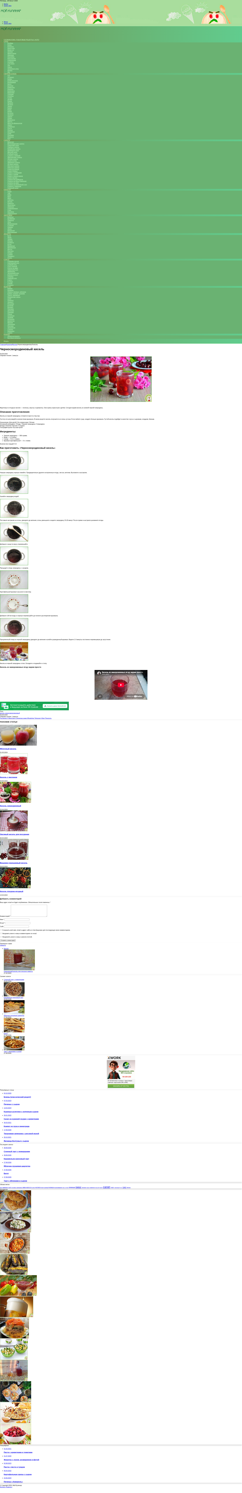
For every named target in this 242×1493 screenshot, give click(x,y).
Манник (10, 322)
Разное (7, 334)
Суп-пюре (11, 63)
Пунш (10, 191)
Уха (9, 65)
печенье (72, 1187)
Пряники (11, 312)
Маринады (11, 271)
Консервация (12, 232)
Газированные (13, 208)
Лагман (10, 52)
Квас (9, 196)
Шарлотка (11, 321)
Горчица (10, 276)
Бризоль (10, 89)
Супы (6, 41)
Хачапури (11, 316)
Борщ (10, 45)
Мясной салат (12, 152)
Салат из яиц (12, 161)
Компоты (11, 203)
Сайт (1, 926)
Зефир (10, 239)
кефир (33, 1187)
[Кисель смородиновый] (15, 802)
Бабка (10, 79)
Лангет (10, 116)
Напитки (7, 190)
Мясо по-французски (15, 123)
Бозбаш (10, 43)
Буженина (11, 91)
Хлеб (9, 299)
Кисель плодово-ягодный (11, 891)
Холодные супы (13, 69)
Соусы (6, 259)
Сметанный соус (13, 263)
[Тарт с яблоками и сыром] (14, 1050)
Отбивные (11, 126)
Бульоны (11, 46)
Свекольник (12, 60)
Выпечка (7, 287)
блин (1, 1187)
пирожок (84, 1187)
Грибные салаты (13, 147)
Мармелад (11, 246)
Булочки (10, 305)
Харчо (10, 67)
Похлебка (11, 57)
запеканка (19, 1187)
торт (124, 1187)
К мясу (10, 280)
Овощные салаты (14, 162)
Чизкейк (10, 317)
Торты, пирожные (14, 295)
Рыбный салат (13, 154)
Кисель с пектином (8, 777)
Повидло (11, 220)
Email (2, 923)
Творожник (11, 328)
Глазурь (10, 329)
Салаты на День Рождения (17, 181)
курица (51, 1187)
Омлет (10, 125)
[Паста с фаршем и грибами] (15, 1253)
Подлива (11, 135)
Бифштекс (11, 87)
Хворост (10, 302)
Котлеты (10, 113)
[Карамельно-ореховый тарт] (14, 996)
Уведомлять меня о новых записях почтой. (17, 937)
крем (42, 1187)
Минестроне (12, 53)
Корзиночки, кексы (14, 297)
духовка (13, 1187)
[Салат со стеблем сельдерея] (15, 1232)
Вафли (10, 288)
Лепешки (11, 310)
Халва (10, 258)
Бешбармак (12, 82)
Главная (3, 344)
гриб (9, 1187)
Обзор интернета (13, 336)
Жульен (10, 104)
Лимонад (11, 207)
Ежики (10, 101)
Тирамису (11, 256)
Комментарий (5, 916)
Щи (9, 72)
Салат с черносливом (15, 176)
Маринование (12, 224)
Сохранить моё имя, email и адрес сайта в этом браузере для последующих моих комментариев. (36, 930)
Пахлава (11, 309)
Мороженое (12, 247)
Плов (9, 133)
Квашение (11, 230)
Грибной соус (12, 278)
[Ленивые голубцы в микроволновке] (15, 1210)
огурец (66, 1187)
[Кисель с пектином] (14, 773)
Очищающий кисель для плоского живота (18, 971)
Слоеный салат (13, 188)
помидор (92, 1187)
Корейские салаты (14, 149)
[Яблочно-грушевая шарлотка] (14, 1014)
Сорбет (10, 254)
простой (97, 1187)
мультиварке (58, 1187)
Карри (10, 108)
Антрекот (11, 77)
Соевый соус (12, 264)
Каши (9, 109)
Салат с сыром (13, 174)
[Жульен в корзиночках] (15, 1401)
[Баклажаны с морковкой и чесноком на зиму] (14, 1274)
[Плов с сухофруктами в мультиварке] (15, 1422)
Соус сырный (12, 266)
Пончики (11, 326)
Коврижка (11, 331)
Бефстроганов (13, 80)
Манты (10, 121)
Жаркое (10, 103)
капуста (29, 1187)
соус (112, 1187)
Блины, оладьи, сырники (16, 293)
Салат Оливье (13, 171)
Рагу (9, 138)
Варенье (11, 217)
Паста (10, 128)
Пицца (10, 314)
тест (121, 1187)
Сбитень (11, 200)
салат (106, 1187)
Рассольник (12, 58)
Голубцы (11, 96)
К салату (11, 285)
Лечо (9, 222)
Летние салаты (13, 159)
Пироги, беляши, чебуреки (17, 292)
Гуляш (10, 98)
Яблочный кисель (8, 749)
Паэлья (10, 130)
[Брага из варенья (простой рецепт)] (14, 1380)
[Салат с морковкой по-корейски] (14, 1338)
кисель (2, 713)
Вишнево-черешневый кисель (13, 863)
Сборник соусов (13, 261)
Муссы (10, 249)
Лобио (10, 118)
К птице (10, 282)
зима (24, 1187)
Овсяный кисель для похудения (14, 834)
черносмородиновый (12, 713)
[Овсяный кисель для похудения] (14, 831)
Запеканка (11, 324)
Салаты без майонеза (15, 179)
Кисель (10, 201)
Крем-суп (11, 50)
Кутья (9, 244)
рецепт (101, 1187)
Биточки (10, 86)
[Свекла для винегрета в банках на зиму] (15, 1444)
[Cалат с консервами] (14, 1359)
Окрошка (11, 55)
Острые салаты (13, 164)
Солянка (11, 62)
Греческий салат (13, 145)
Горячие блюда (10, 74)
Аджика (10, 227)
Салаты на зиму (13, 183)
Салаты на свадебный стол (17, 184)
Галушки (11, 94)
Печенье (11, 300)
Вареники (11, 92)
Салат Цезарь (12, 178)
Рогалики (11, 304)
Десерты (7, 234)
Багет (6, 1033)
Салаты (7, 140)
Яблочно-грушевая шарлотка (14, 1015)
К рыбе (10, 283)
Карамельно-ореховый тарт (13, 997)
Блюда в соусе (13, 275)
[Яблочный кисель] (18, 745)
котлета (38, 1187)
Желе (9, 237)
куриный (46, 1187)
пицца (88, 1187)
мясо (63, 1187)
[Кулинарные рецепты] (11, 18)
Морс (9, 198)
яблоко (129, 1187)
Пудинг (10, 253)
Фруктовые (11, 205)
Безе (9, 236)
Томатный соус (13, 270)
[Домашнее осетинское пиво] (16, 1316)
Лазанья (10, 115)
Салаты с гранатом (14, 186)
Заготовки (8, 215)
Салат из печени (13, 169)
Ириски (10, 241)
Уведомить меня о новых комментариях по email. (19, 933)
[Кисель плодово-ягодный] (15, 888)
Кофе (9, 195)
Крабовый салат (13, 150)
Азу (9, 75)
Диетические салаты (15, 157)
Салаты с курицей (14, 155)
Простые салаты (13, 167)
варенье (5, 1187)
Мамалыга (11, 120)
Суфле (10, 333)
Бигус (10, 84)
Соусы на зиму (13, 268)
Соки (9, 210)
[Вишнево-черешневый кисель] (14, 859)
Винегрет (11, 142)
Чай (9, 193)
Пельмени (11, 132)
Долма (10, 99)
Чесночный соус (13, 273)
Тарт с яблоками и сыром (12, 1051)
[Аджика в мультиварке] (18, 1295)
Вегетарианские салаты (16, 144)
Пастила (11, 251)
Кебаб (10, 111)
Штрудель (11, 319)
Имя (2, 919)
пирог (78, 1187)
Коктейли (11, 212)
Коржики (11, 290)
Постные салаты (13, 166)
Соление (11, 225)
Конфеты (11, 242)
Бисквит (10, 307)
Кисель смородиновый (10, 806)
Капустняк (11, 48)
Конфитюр (11, 218)
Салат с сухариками (15, 172)
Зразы (10, 106)
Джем (10, 229)
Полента (11, 137)
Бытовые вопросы (14, 338)
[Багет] (14, 1032)
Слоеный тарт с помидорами (14, 979)
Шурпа (10, 70)
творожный (117, 1187)
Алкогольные (12, 213)
